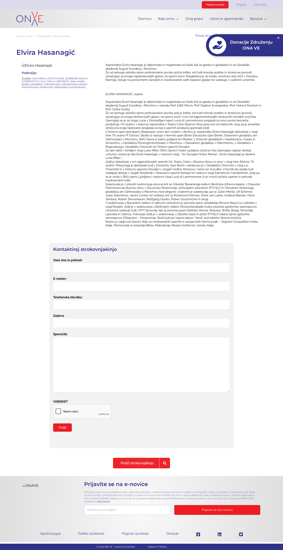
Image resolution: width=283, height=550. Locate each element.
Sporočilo (60, 334)
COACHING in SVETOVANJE (47, 78)
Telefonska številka (68, 297)
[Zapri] (278, 38)
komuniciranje (30, 87)
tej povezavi (104, 501)
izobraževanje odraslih (74, 84)
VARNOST (60, 401)
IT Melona (162, 547)
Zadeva (58, 316)
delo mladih (77, 81)
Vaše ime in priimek (68, 260)
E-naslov (60, 278)
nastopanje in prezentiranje (69, 87)
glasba (25, 84)
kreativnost (46, 87)
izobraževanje (52, 84)
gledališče (37, 84)
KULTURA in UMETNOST (55, 81)
